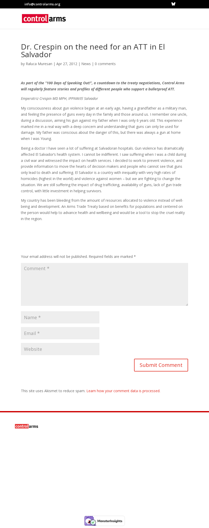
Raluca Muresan (39, 63)
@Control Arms (49, 476)
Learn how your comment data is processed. (123, 390)
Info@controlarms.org (60, 461)
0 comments (105, 63)
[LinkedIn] (179, 4)
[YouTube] (186, 4)
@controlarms (48, 490)
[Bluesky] (173, 4)
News (86, 63)
